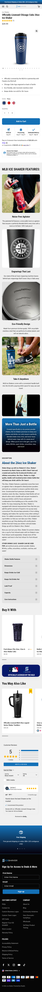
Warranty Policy (7, 933)
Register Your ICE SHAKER (8, 924)
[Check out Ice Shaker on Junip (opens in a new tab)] (24, 816)
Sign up (21, 891)
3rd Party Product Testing (29, 926)
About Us (26, 904)
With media (11, 780)
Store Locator (6, 929)
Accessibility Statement (10, 943)
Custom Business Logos (10, 912)
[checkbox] (12, 780)
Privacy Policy (7, 947)
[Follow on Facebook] (3, 965)
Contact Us (6, 908)
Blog (24, 908)
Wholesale (26, 921)
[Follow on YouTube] (19, 965)
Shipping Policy (7, 954)
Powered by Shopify (19, 986)
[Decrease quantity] (4, 113)
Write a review (21, 764)
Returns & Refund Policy (10, 951)
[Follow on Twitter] (8, 965)
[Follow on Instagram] (13, 965)
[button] (8, 20)
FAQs (4, 904)
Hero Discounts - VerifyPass (29, 916)
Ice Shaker (5, 12)
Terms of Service (8, 958)
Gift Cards (5, 919)
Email (5, 882)
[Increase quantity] (12, 113)
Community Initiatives (30, 912)
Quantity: (5, 109)
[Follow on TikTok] (24, 965)
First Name (7, 873)
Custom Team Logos (9, 915)
